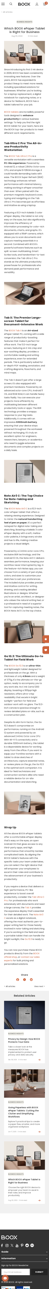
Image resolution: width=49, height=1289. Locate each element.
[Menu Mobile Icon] (3, 4)
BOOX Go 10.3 (16, 665)
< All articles (7, 12)
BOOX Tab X (15, 330)
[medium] (32, 1245)
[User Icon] (37, 4)
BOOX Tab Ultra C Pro (20, 156)
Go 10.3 (29, 939)
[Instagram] (6, 1245)
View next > (39, 986)
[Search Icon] (14, 4)
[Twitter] (12, 1245)
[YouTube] (17, 1245)
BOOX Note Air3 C (18, 508)
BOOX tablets (11, 111)
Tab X (28, 907)
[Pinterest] (22, 1245)
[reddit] (27, 1245)
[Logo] (24, 4)
